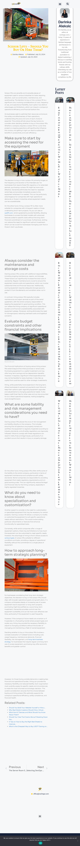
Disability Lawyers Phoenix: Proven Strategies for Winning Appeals (70, 443)
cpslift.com (9, 213)
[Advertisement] (26, 77)
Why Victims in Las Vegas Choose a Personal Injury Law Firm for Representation (59, 452)
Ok (40, 843)
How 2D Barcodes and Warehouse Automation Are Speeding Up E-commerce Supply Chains (70, 323)
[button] (60, 4)
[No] (78, 841)
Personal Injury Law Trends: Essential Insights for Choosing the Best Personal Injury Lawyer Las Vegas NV (70, 176)
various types (9, 538)
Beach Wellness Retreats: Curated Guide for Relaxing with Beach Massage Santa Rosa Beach (59, 322)
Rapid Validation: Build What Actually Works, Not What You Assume (59, 151)
